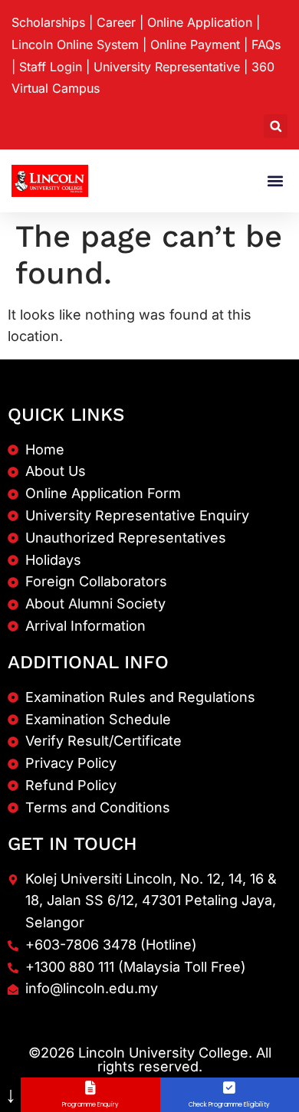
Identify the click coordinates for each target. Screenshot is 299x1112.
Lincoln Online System (75, 44)
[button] (276, 126)
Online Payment (195, 44)
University (167, 66)
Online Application (199, 22)
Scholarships (48, 22)
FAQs (266, 44)
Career (116, 22)
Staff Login (50, 66)
